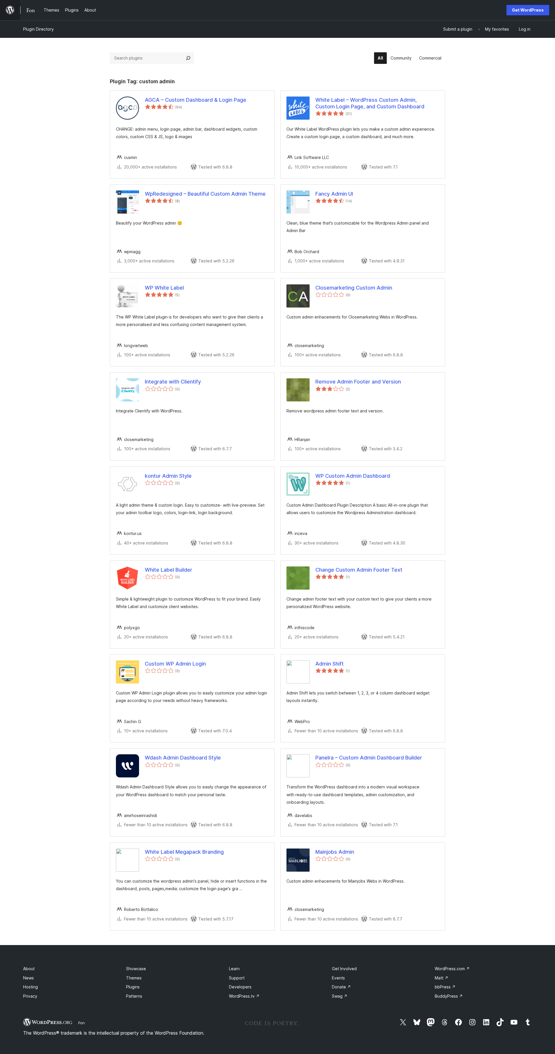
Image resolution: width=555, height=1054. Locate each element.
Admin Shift (329, 664)
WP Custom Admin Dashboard (352, 476)
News (28, 977)
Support (237, 977)
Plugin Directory (38, 29)
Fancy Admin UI (334, 194)
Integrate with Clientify (173, 382)
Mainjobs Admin (334, 852)
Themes (134, 977)
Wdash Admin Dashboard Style (183, 758)
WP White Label (164, 288)
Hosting (30, 986)
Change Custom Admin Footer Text (358, 570)
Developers (240, 986)
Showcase (136, 968)
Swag (339, 996)
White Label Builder (168, 570)
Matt (441, 977)
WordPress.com (452, 968)
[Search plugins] (188, 58)
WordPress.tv (244, 996)
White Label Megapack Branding (184, 852)
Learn (234, 968)
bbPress (445, 986)
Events (338, 977)
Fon (81, 1022)
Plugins (133, 986)
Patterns (134, 996)
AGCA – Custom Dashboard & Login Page (195, 100)
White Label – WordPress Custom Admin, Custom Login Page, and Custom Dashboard (369, 103)
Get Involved (344, 968)
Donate (341, 986)
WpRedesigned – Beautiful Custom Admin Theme (205, 194)
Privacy (30, 996)
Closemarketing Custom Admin (353, 288)
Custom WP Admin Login (175, 664)
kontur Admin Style (168, 476)
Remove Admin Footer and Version (358, 382)
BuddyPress (449, 996)
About (29, 968)
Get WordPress (528, 10)
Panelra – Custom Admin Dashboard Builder (368, 758)
